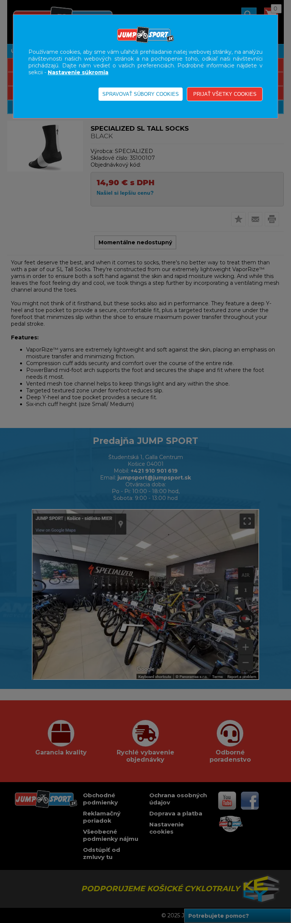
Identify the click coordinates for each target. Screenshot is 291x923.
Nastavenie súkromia (78, 72)
